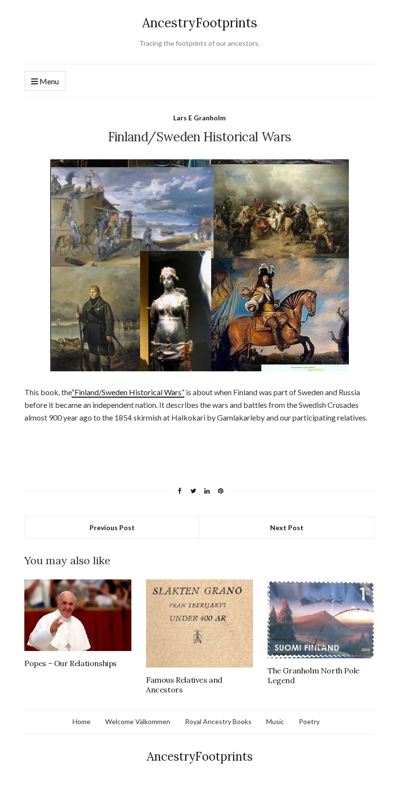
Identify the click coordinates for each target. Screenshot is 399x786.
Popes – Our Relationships (70, 663)
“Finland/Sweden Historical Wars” (128, 392)
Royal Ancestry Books (218, 721)
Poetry (309, 721)
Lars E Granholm (199, 118)
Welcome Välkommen (137, 721)
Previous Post (112, 527)
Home (82, 721)
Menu (48, 81)
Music (275, 721)
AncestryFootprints (199, 23)
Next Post (287, 527)
